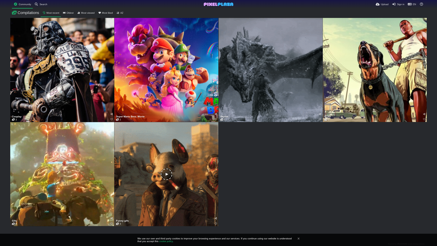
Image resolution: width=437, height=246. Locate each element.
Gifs (14, 221)
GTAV (328, 116)
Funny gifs (122, 221)
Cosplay (17, 116)
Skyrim (224, 116)
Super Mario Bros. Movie (130, 116)
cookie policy (166, 241)
